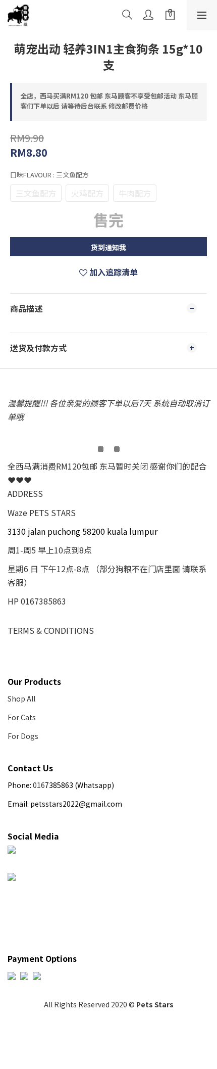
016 (39, 785)
